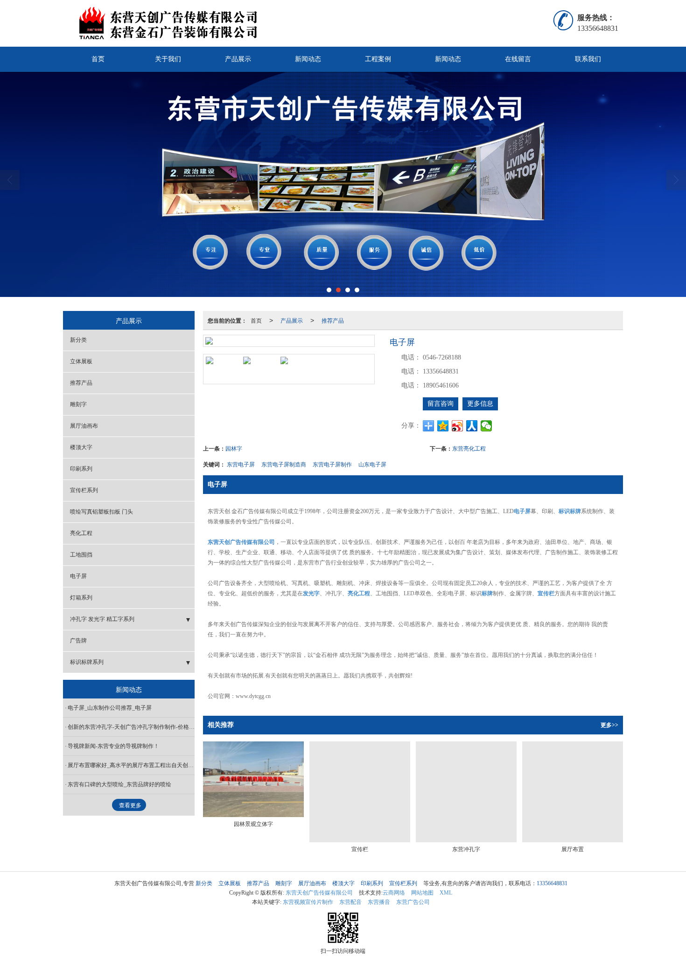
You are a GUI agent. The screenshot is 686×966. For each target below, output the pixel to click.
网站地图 (422, 892)
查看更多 (130, 805)
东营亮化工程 (469, 448)
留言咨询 (440, 403)
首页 (98, 59)
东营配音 (350, 902)
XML (446, 892)
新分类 (78, 340)
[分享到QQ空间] (443, 425)
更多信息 (480, 403)
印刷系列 (81, 468)
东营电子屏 (241, 464)
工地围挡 (81, 554)
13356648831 (552, 883)
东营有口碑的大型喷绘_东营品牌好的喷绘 (119, 784)
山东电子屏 (372, 464)
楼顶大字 (81, 447)
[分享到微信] (486, 425)
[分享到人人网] (472, 425)
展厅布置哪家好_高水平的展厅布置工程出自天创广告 (131, 765)
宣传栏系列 (84, 490)
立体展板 (81, 361)
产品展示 (238, 59)
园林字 (233, 448)
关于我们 (168, 59)
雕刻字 (78, 404)
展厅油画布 (84, 426)
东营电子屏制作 (332, 464)
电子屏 (78, 576)
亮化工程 (81, 533)
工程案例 (378, 59)
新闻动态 (308, 59)
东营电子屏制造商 (283, 464)
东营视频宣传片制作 (308, 902)
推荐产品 (333, 320)
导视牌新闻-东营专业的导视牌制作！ (113, 746)
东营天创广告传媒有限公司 (319, 892)
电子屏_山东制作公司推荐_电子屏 (110, 708)
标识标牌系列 (87, 662)
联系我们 (588, 59)
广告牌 (78, 640)
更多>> (609, 725)
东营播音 (379, 902)
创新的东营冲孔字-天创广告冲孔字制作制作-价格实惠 (131, 727)
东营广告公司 (413, 902)
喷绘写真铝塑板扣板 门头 (101, 511)
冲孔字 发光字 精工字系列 (102, 619)
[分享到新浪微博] (457, 425)
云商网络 (394, 892)
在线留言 (518, 59)
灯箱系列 (81, 597)
